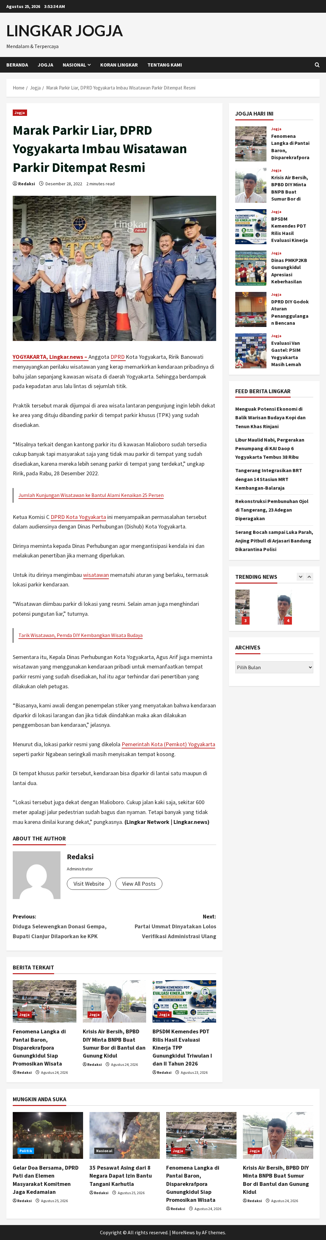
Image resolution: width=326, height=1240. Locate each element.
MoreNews (183, 1232)
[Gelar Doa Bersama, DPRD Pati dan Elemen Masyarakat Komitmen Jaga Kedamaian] (48, 1135)
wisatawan (96, 574)
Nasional (74, 64)
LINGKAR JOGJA (64, 30)
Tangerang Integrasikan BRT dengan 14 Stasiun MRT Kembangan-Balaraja (268, 479)
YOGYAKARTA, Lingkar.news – (51, 356)
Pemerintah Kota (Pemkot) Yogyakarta (168, 744)
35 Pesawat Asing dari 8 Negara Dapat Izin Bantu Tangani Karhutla (120, 1175)
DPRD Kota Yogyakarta (78, 517)
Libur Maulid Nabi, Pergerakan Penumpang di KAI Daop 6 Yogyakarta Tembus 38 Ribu (269, 448)
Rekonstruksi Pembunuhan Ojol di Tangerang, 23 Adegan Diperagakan (271, 509)
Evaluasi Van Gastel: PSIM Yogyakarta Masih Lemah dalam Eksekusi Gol (250, 350)
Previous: (60, 926)
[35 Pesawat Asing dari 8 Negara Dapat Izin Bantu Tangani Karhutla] (124, 1135)
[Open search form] (317, 65)
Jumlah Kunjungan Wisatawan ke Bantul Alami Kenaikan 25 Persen (91, 495)
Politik (25, 1150)
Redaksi (26, 184)
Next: (175, 926)
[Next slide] (309, 577)
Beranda (17, 64)
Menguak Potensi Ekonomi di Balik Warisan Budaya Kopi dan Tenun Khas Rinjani (270, 417)
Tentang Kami (164, 64)
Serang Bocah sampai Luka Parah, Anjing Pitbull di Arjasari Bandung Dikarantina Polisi (274, 540)
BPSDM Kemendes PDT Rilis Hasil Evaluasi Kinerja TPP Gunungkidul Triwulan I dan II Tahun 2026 (250, 226)
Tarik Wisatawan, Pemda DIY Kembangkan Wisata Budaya (80, 635)
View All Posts (139, 883)
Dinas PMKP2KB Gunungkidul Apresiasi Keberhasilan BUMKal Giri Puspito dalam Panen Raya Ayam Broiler (250, 268)
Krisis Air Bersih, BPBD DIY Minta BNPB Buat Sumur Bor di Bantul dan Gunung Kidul (250, 185)
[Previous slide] (301, 577)
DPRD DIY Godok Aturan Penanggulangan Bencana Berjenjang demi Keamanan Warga (250, 309)
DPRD (118, 356)
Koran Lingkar (119, 64)
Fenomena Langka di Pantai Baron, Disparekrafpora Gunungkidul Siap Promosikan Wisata (39, 1047)
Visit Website (89, 883)
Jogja (45, 64)
